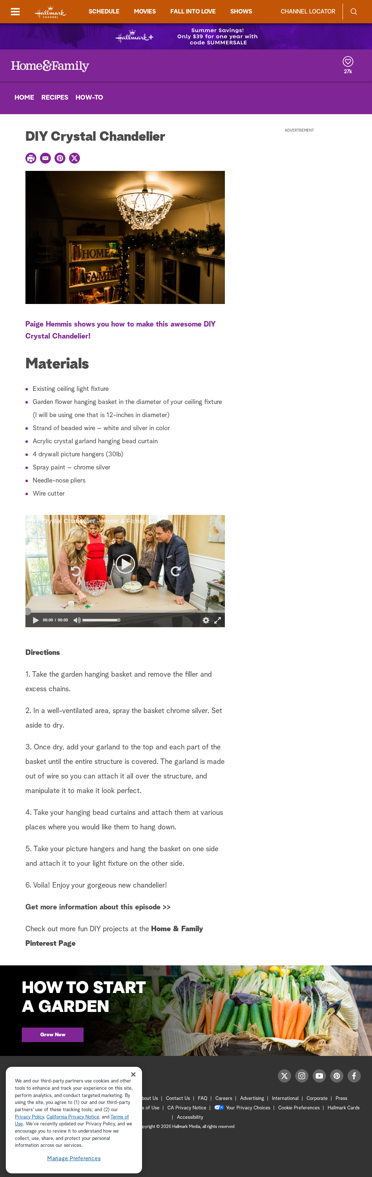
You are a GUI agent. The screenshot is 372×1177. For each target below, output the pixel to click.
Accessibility (190, 1117)
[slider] (125, 611)
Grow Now (52, 1034)
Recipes (54, 98)
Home (24, 98)
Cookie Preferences (299, 1108)
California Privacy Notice (72, 1117)
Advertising (252, 1098)
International (285, 1098)
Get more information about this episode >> (98, 907)
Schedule (104, 12)
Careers (223, 1098)
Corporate (317, 1098)
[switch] (77, 620)
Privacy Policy (29, 1117)
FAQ (202, 1098)
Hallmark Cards (344, 1108)
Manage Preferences (74, 1158)
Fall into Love (193, 12)
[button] (75, 571)
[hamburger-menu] (15, 11)
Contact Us (178, 1098)
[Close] (133, 1074)
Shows (241, 12)
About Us (148, 1098)
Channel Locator (308, 12)
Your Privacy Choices (248, 1108)
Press (341, 1098)
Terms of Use (145, 1108)
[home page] (50, 11)
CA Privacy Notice (186, 1108)
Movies (145, 12)
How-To (89, 98)
